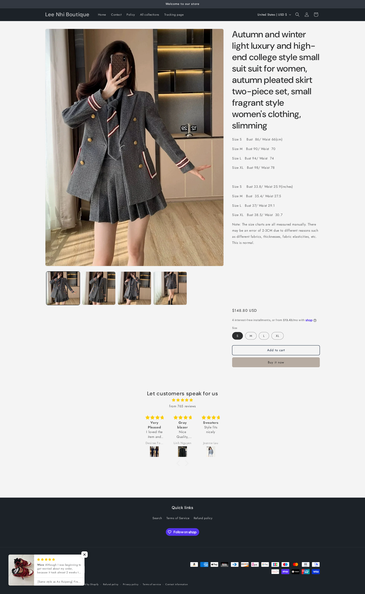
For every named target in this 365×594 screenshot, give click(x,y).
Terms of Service (177, 518)
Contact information (176, 584)
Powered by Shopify (87, 584)
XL (277, 336)
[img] (182, 400)
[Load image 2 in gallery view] (99, 288)
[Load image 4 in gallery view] (170, 288)
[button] (297, 14)
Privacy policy (131, 584)
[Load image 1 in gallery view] (63, 288)
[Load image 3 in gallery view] (134, 288)
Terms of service (152, 584)
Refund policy (203, 518)
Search (157, 518)
